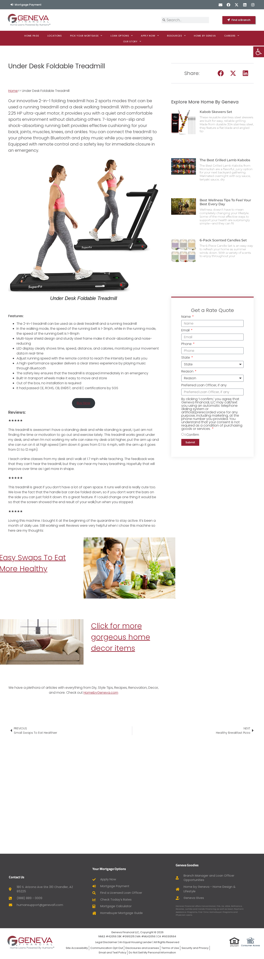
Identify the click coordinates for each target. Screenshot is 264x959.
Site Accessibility (77, 948)
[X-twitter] (236, 4)
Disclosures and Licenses (142, 948)
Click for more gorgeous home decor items (120, 637)
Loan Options (120, 35)
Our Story (130, 41)
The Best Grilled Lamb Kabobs (225, 160)
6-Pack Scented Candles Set (223, 240)
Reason (187, 372)
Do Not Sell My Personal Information (152, 952)
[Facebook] (228, 4)
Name (186, 317)
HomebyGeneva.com (101, 692)
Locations (54, 35)
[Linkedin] (244, 4)
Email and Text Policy (112, 952)
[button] (220, 73)
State (186, 358)
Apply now (148, 35)
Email (185, 331)
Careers (230, 35)
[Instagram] (252, 4)
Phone (186, 344)
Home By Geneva (205, 35)
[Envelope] (220, 4)
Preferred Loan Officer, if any (204, 386)
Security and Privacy (195, 948)
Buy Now (83, 403)
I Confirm (192, 434)
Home (13, 90)
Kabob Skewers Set (216, 112)
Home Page (31, 35)
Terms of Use (170, 948)
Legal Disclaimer (106, 942)
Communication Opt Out (106, 948)
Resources (174, 35)
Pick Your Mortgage (84, 35)
